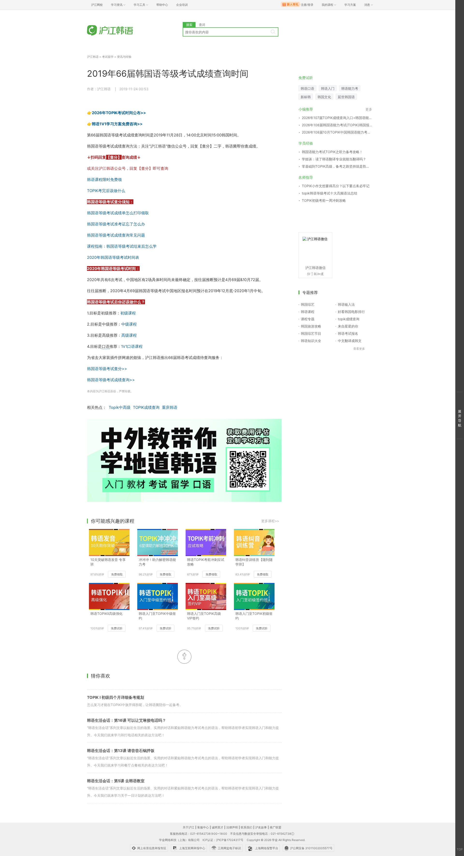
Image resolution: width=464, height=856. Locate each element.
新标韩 (306, 97)
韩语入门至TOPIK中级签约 (157, 615)
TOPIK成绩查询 (146, 407)
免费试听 (117, 628)
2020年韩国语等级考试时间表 (113, 257)
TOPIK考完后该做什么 (106, 190)
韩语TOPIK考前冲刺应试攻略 (205, 562)
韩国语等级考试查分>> (107, 368)
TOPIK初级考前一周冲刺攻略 (324, 200)
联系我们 (246, 827)
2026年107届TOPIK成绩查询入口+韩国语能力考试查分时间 (337, 118)
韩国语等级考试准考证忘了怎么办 (116, 224)
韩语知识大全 (311, 341)
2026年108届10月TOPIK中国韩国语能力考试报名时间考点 (337, 132)
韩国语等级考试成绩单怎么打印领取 (118, 212)
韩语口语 (307, 88)
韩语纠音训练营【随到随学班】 (254, 562)
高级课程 (129, 335)
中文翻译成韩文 (350, 341)
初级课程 (128, 313)
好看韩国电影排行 (351, 312)
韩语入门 (327, 88)
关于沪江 (188, 827)
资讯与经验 (124, 57)
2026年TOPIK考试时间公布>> (119, 112)
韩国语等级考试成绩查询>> (111, 379)
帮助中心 (162, 5)
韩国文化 (324, 97)
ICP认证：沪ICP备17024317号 (223, 840)
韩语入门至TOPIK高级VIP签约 (204, 615)
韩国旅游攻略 (311, 326)
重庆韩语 (169, 407)
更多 (368, 109)
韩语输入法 (346, 304)
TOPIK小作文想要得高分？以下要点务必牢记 (336, 186)
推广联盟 (275, 827)
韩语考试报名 (348, 333)
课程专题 (307, 319)
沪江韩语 (93, 57)
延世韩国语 (346, 97)
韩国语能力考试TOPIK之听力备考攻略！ (332, 152)
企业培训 (182, 5)
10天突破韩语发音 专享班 (108, 562)
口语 (105, 346)
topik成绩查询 (348, 319)
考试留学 (108, 57)
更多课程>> (270, 521)
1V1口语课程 (132, 346)
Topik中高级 (119, 407)
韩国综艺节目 (311, 333)
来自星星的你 (348, 326)
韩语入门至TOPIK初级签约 (254, 615)
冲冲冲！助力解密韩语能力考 (157, 562)
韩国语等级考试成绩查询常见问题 (116, 235)
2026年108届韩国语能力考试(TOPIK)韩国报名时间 (337, 125)
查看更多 (359, 348)
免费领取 (117, 574)
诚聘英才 (217, 827)
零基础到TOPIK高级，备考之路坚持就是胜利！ (337, 166)
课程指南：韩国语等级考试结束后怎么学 (122, 246)
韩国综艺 (307, 304)
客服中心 (203, 827)
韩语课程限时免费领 (104, 179)
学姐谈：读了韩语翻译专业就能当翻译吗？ (334, 159)
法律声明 (232, 827)
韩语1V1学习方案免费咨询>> (117, 123)
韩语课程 (307, 312)
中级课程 (129, 324)
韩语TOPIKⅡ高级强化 (106, 613)
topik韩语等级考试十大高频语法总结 (329, 193)
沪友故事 (261, 827)
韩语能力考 (349, 88)
